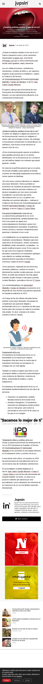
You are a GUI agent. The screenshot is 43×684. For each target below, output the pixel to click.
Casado (27, 262)
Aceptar (6, 680)
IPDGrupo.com (8, 61)
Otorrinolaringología (12, 79)
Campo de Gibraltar (18, 82)
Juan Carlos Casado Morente (19, 471)
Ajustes (27, 680)
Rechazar (17, 680)
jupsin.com (19, 58)
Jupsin (11, 45)
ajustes (19, 676)
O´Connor (36, 280)
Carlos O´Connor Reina (26, 208)
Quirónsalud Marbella (17, 206)
